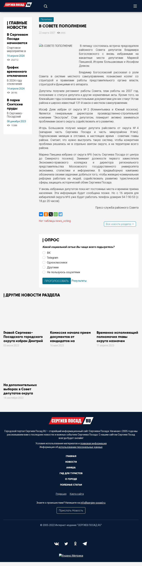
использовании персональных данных (81, 447)
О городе (71, 479)
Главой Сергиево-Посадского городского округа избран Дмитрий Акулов (23, 338)
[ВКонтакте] (41, 214)
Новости (71, 461)
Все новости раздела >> (120, 224)
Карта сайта (77, 493)
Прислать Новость (71, 510)
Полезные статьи (71, 484)
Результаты (79, 280)
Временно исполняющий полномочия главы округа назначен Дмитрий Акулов (117, 338)
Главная (71, 456)
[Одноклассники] (46, 214)
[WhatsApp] (56, 214)
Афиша (71, 467)
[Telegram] (60, 214)
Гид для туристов (71, 473)
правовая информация (93, 443)
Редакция (61, 493)
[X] (51, 214)
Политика (46, 19)
